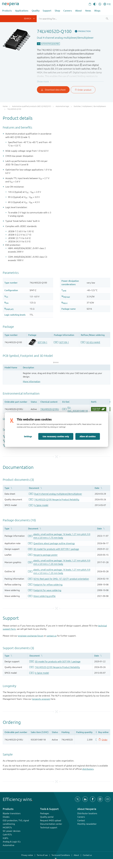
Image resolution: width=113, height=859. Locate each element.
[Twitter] (77, 799)
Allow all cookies (88, 436)
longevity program (41, 699)
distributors (88, 769)
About (78, 10)
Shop (57, 10)
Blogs (97, 10)
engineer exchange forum (30, 635)
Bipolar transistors (12, 813)
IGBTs (5, 838)
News (88, 10)
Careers (67, 10)
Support (47, 10)
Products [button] (7, 10)
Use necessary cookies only (56, 436)
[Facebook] (92, 799)
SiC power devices (11, 831)
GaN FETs (7, 834)
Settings (28, 436)
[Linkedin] (85, 799)
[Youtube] (107, 799)
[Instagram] (100, 799)
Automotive (8, 845)
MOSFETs (7, 827)
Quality (35, 10)
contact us (52, 635)
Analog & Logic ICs (12, 841)
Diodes (6, 817)
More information (31, 381)
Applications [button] (21, 10)
